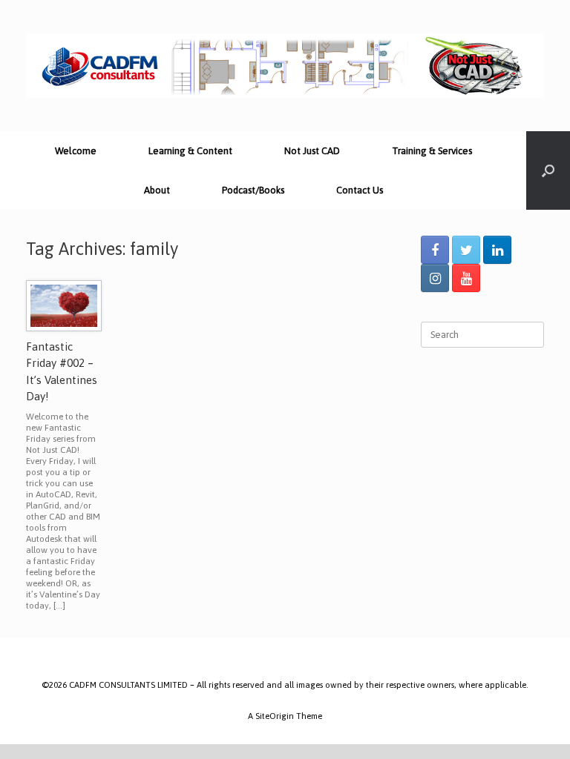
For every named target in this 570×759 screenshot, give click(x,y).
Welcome (75, 150)
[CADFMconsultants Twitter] (466, 250)
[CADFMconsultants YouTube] (466, 278)
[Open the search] (548, 170)
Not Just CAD (312, 150)
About (157, 190)
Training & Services (432, 150)
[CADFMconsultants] (285, 65)
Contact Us (359, 190)
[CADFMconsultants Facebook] (435, 250)
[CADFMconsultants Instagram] (435, 278)
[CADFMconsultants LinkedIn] (497, 250)
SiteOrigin (274, 715)
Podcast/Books (253, 190)
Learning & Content (190, 150)
